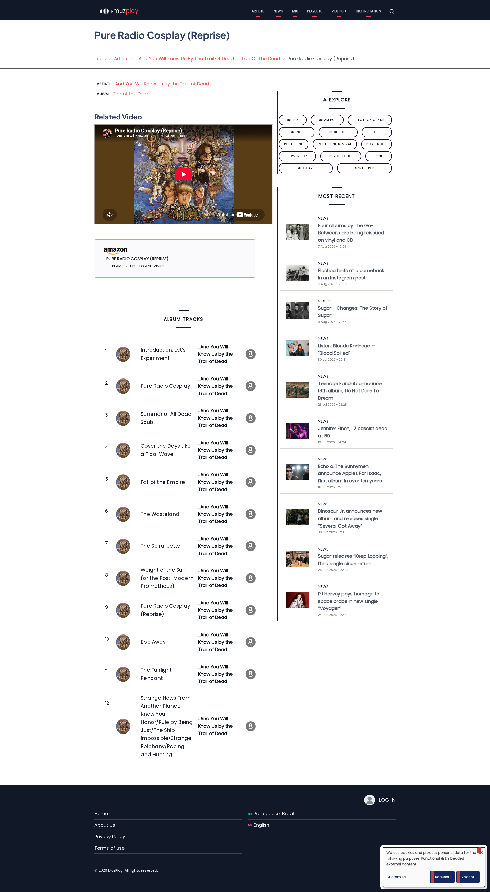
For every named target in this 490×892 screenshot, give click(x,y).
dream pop (327, 120)
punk (379, 156)
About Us (104, 825)
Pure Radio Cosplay (165, 385)
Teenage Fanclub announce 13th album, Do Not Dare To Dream (350, 390)
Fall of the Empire (163, 482)
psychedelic (340, 156)
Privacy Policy (109, 836)
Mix (295, 11)
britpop (293, 120)
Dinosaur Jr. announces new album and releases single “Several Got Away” (350, 518)
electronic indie (370, 120)
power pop (297, 156)
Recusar (442, 876)
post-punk (293, 144)
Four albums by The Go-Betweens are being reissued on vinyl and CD (351, 232)
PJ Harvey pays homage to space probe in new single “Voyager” (348, 601)
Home (101, 813)
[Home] (118, 11)
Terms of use (109, 848)
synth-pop (364, 168)
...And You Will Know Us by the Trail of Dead (161, 84)
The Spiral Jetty (160, 545)
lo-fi (377, 132)
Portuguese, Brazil (273, 813)
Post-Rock (376, 144)
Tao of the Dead (131, 94)
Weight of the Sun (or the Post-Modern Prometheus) (167, 578)
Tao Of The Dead (260, 58)
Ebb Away (153, 641)
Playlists (314, 11)
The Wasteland (160, 514)
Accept (467, 876)
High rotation (368, 11)
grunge (296, 132)
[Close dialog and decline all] (481, 850)
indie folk (338, 132)
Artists (258, 11)
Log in (387, 799)
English (260, 825)
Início (100, 58)
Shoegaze (306, 168)
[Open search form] (392, 11)
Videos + (339, 11)
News (278, 11)
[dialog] (434, 867)
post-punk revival (335, 144)
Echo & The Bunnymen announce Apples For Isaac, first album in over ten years (350, 473)
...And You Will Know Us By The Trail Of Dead (185, 58)
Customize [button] (396, 876)
